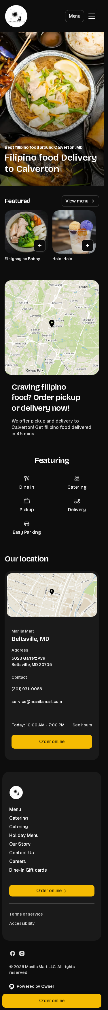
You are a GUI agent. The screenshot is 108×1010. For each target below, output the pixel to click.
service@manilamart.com (37, 703)
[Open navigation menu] (92, 16)
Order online (52, 742)
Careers (17, 861)
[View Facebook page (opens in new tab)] (12, 953)
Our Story (20, 844)
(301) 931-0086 (27, 690)
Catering (18, 818)
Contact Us (21, 853)
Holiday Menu (24, 835)
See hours (82, 725)
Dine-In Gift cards (28, 870)
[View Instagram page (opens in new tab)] (21, 953)
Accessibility (22, 923)
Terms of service (26, 914)
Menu (74, 16)
